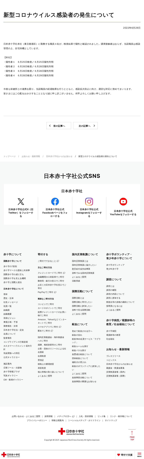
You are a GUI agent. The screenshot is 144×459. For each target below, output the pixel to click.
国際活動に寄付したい (82, 302)
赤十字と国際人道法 (13, 282)
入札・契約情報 (86, 416)
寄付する (43, 254)
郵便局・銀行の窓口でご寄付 (51, 281)
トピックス (111, 360)
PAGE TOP (132, 434)
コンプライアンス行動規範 (16, 342)
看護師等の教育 (113, 335)
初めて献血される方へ (82, 331)
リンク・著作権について (121, 416)
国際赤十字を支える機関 (15, 278)
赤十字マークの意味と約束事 (17, 270)
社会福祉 (110, 339)
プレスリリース (113, 356)
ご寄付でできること (47, 261)
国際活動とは (78, 298)
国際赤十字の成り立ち (14, 274)
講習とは (110, 286)
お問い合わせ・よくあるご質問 (26, 416)
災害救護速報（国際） (116, 376)
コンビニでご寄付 (46, 304)
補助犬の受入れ (79, 362)
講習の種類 (111, 290)
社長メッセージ (11, 302)
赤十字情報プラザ (12, 371)
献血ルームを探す (80, 346)
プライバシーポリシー (37, 420)
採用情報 (49, 416)
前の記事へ (59, 125)
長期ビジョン (10, 318)
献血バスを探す (79, 350)
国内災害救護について (85, 254)
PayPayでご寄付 (45, 292)
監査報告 (8, 338)
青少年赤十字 (112, 269)
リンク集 (101, 416)
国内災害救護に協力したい (84, 265)
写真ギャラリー (11, 375)
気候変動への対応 (12, 353)
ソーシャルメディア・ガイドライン (84, 420)
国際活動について (82, 291)
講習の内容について (115, 294)
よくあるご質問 (45, 376)
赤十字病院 (111, 331)
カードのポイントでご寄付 (50, 308)
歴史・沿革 (9, 298)
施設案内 (8, 363)
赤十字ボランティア (115, 265)
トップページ (10, 156)
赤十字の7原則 (10, 266)
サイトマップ (111, 420)
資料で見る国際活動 (81, 310)
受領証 (41, 360)
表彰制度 (42, 368)
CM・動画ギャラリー (13, 379)
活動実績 (76, 281)
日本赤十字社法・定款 (14, 330)
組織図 (7, 310)
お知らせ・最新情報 (31, 156)
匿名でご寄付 (44, 330)
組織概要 (8, 314)
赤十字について (13, 254)
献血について (80, 324)
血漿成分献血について (82, 354)
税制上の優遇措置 (46, 364)
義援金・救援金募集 (115, 368)
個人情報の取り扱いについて (51, 372)
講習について (114, 279)
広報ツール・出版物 (13, 367)
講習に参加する (113, 298)
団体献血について (80, 358)
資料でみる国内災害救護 (83, 273)
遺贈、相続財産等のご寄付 (50, 344)
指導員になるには (114, 306)
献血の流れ (77, 335)
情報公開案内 (58, 420)
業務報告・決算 (11, 326)
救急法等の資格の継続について (120, 302)
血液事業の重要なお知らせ (84, 381)
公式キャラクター (12, 357)
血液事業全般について (82, 377)
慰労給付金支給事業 (81, 269)
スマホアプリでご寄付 (48, 327)
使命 (6, 294)
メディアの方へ (64, 416)
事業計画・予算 (11, 322)
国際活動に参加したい (82, 306)
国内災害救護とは (80, 261)
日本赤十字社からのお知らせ (59, 156)
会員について (10, 334)
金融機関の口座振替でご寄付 (51, 277)
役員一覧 (8, 306)
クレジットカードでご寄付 (50, 273)
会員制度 (42, 356)
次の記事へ (85, 125)
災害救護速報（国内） (116, 372)
